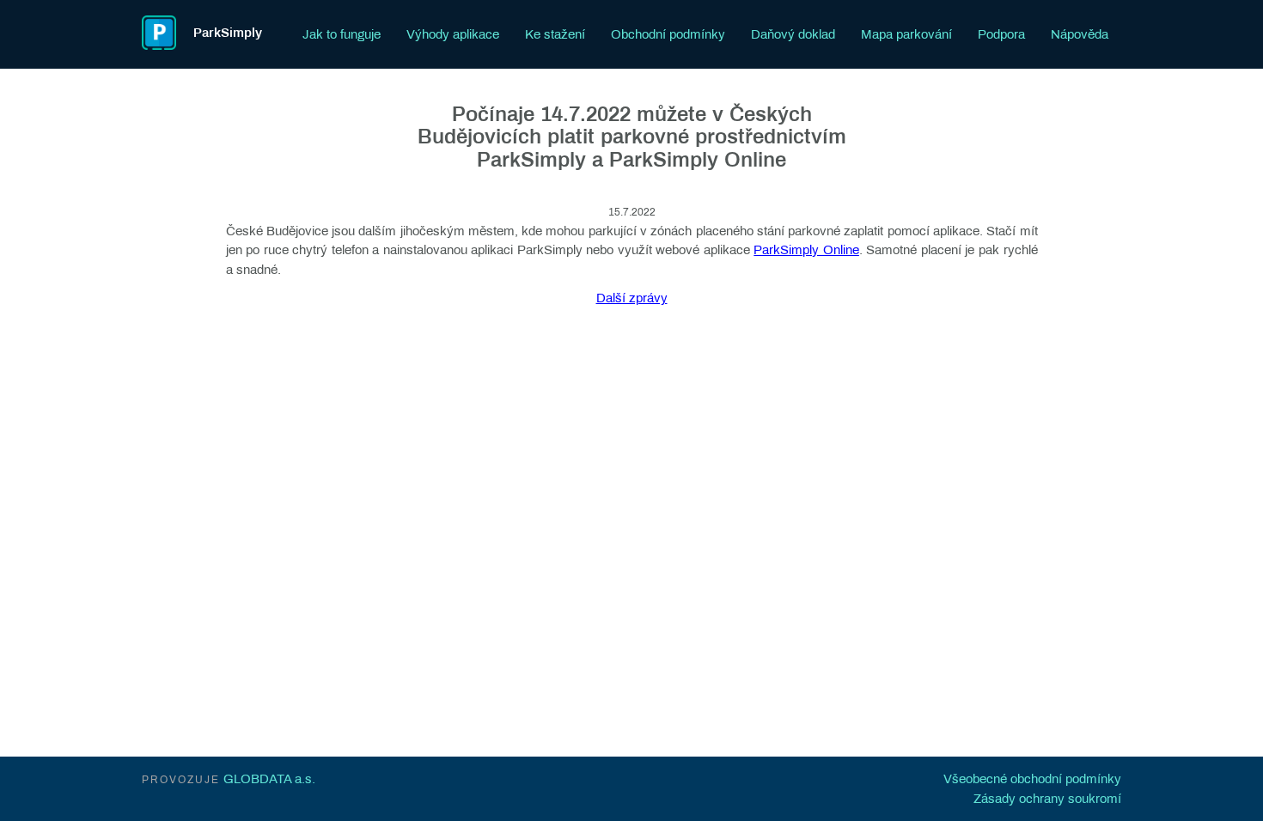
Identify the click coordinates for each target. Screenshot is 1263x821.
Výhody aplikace (452, 34)
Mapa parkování (906, 34)
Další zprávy (632, 298)
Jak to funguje (341, 34)
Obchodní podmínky (668, 34)
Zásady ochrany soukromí (1047, 799)
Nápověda (1079, 34)
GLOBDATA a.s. (269, 779)
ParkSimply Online (806, 250)
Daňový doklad (793, 34)
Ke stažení (555, 34)
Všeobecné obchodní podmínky (1032, 779)
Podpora (1001, 34)
